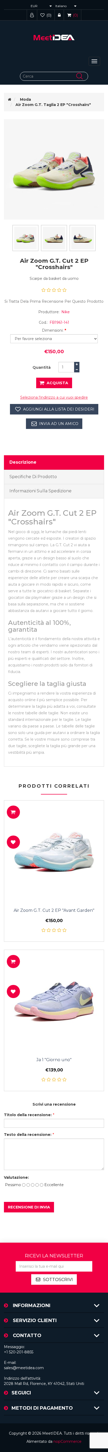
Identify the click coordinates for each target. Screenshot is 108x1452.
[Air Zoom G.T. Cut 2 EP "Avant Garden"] (54, 850)
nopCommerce (67, 1441)
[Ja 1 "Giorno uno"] (54, 1000)
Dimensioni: (52, 330)
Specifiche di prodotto (33, 476)
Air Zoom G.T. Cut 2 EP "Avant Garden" (54, 910)
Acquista (57, 383)
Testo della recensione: (27, 1134)
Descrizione (22, 462)
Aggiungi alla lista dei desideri (58, 409)
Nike (65, 312)
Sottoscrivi (58, 1279)
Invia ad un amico (58, 423)
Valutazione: (15, 1177)
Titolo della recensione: (28, 1114)
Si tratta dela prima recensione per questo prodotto (54, 301)
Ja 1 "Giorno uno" (54, 1060)
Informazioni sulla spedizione (40, 490)
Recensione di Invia (29, 1207)
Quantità (42, 367)
